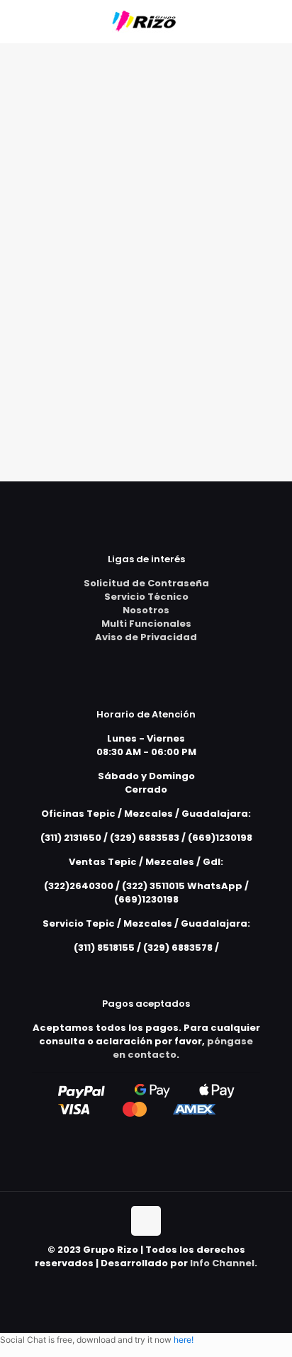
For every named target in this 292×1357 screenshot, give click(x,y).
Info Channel (222, 1263)
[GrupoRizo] (146, 21)
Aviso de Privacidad (146, 637)
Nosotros (146, 610)
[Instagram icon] (161, 1282)
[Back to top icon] (146, 1221)
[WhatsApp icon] (131, 1282)
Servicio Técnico (146, 596)
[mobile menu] (273, 21)
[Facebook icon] (146, 1282)
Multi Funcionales (146, 623)
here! (183, 1339)
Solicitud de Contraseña (146, 583)
